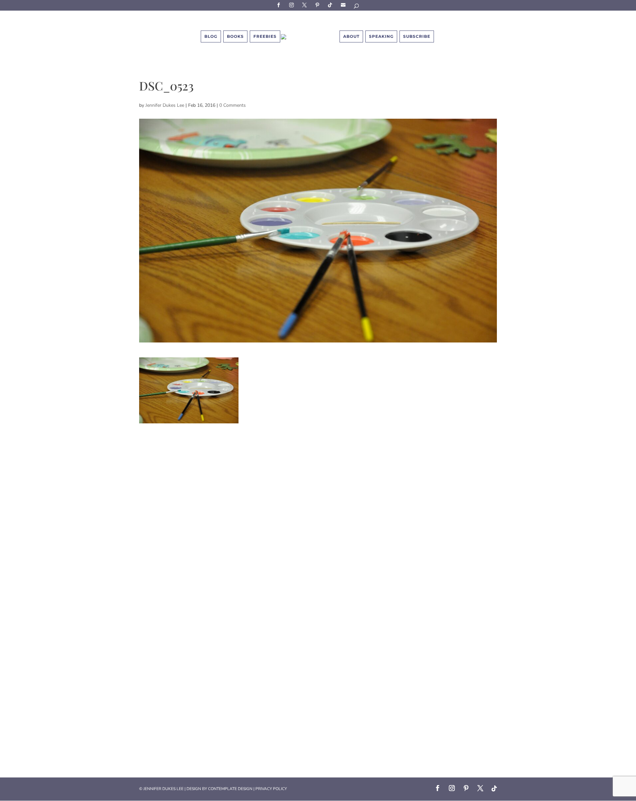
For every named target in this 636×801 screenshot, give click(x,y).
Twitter (305, 5)
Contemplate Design (230, 788)
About (351, 36)
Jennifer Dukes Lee (164, 105)
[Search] (357, 7)
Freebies (265, 36)
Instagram (292, 5)
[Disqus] (318, 506)
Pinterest (318, 5)
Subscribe (344, 5)
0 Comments (232, 105)
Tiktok (331, 5)
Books (235, 36)
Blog (210, 36)
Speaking (381, 36)
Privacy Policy (271, 788)
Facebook (279, 5)
